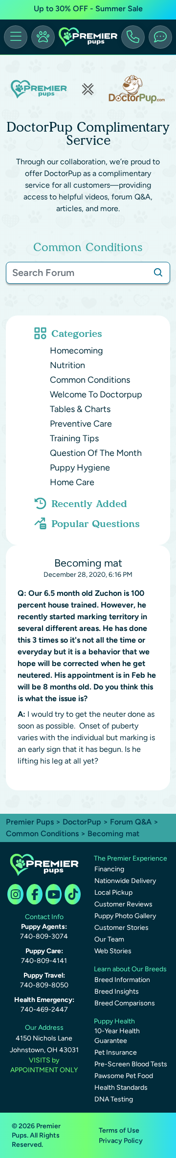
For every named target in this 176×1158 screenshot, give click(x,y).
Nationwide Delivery (125, 881)
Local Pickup (113, 892)
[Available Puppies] (43, 37)
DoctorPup (82, 821)
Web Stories (113, 951)
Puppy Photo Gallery (125, 916)
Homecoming (76, 350)
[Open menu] (15, 37)
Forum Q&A (131, 821)
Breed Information (122, 980)
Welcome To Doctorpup (96, 394)
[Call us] (133, 37)
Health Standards (121, 1087)
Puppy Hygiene (80, 467)
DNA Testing (113, 1099)
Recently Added (89, 504)
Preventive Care (81, 423)
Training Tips (74, 438)
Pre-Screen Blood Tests (130, 1064)
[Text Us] (160, 37)
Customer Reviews (123, 904)
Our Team (109, 939)
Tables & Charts (80, 409)
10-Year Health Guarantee (117, 1036)
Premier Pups (30, 821)
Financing (109, 869)
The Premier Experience (130, 858)
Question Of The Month (96, 453)
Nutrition (67, 365)
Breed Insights (116, 991)
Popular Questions (95, 524)
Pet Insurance (115, 1052)
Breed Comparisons (124, 1003)
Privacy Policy (121, 1141)
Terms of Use (119, 1130)
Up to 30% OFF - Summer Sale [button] (88, 8)
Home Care (72, 482)
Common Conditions (90, 379)
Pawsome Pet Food (123, 1076)
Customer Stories (121, 927)
